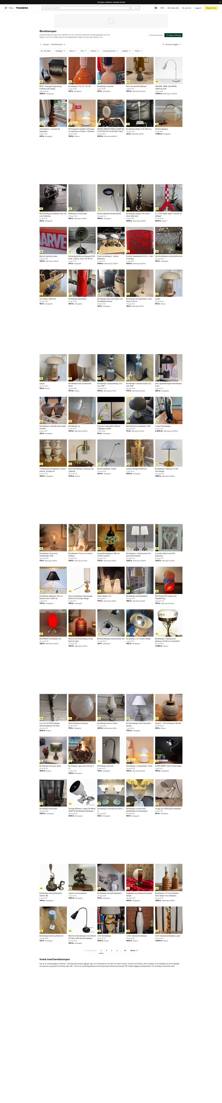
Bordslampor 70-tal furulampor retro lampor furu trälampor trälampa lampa (167, 894)
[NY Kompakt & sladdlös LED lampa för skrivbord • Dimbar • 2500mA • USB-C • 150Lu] (82, 113)
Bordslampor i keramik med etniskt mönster (53, 427)
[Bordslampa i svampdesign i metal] (140, 750)
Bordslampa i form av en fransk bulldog (80, 554)
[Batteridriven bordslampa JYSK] (140, 410)
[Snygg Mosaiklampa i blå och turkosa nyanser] (111, 537)
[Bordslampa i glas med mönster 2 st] (82, 750)
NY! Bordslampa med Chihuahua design (138, 724)
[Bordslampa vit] (82, 410)
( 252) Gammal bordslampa (136, 936)
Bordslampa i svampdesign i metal (139, 766)
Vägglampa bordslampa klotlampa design (139, 894)
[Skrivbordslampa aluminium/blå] (111, 198)
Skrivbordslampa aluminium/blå (109, 214)
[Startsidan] (22, 8)
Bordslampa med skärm (48, 809)
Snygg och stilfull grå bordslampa (168, 809)
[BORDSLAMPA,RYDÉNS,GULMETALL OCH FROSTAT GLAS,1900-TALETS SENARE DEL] (111, 113)
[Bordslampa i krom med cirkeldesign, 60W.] (53, 537)
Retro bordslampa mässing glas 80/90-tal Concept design (80, 597)
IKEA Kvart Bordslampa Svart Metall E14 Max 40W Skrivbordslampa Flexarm (82, 937)
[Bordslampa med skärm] (53, 793)
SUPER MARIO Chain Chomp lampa (168, 766)
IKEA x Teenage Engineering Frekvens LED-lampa (50, 87)
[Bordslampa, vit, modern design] (140, 623)
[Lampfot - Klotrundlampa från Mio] (168, 707)
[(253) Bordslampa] (111, 920)
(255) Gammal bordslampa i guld (167, 936)
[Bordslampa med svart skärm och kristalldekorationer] (111, 283)
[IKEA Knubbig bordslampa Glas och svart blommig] (53, 198)
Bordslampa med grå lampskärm (109, 893)
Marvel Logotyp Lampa (48, 256)
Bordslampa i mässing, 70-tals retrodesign (166, 470)
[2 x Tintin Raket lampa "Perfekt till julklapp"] (168, 198)
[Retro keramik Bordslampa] (140, 70)
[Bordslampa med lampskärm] (140, 580)
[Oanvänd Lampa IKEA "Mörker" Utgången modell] (111, 410)
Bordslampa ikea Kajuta (77, 299)
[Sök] (130, 8)
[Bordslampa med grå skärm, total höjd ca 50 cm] (140, 283)
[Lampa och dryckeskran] (82, 877)
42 (125, 950)
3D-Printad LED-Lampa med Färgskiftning (165, 597)
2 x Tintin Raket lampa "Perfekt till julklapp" (168, 215)
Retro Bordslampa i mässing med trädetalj (81, 470)
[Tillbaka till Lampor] (40, 44)
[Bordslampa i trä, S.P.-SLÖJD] (82, 70)
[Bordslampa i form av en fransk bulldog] (82, 537)
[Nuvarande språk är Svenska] (156, 8)
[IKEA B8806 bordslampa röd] (53, 623)
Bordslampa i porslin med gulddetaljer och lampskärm (136, 810)
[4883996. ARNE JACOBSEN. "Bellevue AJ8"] (168, 70)
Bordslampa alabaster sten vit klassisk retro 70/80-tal (51, 597)
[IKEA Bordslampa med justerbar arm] (111, 623)
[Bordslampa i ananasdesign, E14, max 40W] (111, 367)
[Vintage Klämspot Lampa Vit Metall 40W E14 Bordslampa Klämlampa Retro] (82, 793)
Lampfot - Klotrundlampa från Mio (168, 723)
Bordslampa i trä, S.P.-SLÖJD (79, 86)
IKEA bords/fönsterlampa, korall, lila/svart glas (80, 640)
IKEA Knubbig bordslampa (78, 723)
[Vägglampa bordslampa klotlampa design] (140, 877)
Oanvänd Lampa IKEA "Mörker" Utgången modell (109, 427)
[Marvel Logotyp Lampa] (53, 240)
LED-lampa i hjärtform (48, 299)
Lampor (46, 44)
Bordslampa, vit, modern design (138, 639)
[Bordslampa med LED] (111, 750)
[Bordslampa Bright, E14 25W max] (140, 113)
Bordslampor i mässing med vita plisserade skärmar (138, 554)
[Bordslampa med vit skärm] (111, 707)
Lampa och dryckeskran (77, 893)
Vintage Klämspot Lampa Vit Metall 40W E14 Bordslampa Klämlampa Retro (81, 810)
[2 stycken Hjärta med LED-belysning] (168, 537)
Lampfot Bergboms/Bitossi (136, 469)
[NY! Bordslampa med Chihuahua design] (140, 707)
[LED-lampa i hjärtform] (53, 283)
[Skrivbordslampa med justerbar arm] (168, 240)
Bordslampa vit (74, 426)
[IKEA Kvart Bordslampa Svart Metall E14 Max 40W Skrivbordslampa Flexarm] (82, 920)
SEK (162, 8)
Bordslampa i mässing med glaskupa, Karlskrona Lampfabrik (167, 640)
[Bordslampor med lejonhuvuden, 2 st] (111, 793)
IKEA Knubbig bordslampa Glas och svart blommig (53, 215)
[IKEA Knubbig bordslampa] (82, 707)
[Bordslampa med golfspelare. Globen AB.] (53, 877)
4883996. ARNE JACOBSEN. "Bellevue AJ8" (166, 87)
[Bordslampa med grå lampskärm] (111, 877)
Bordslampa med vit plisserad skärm (79, 384)
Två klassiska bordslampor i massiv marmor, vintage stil (53, 470)
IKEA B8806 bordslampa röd (50, 639)
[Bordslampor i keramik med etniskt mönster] (53, 410)
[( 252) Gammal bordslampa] (140, 920)
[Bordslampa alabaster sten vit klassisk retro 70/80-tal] (53, 580)
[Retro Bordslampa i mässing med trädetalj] (82, 453)
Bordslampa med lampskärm (137, 596)
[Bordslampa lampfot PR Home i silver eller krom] (140, 198)
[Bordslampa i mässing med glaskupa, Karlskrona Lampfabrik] (168, 623)
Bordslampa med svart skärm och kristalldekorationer (110, 300)
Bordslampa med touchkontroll (51, 936)
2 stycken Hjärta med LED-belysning (165, 554)
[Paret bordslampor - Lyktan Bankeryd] (111, 240)
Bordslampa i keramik (105, 86)
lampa (152, 964)
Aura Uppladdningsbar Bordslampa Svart (168, 384)
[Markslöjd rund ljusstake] (82, 198)
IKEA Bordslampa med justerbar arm (111, 639)
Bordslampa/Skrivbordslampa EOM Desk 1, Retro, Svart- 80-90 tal (81, 257)
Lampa (157, 299)
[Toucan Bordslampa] (168, 410)
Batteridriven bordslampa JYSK (138, 426)
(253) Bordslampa (104, 936)
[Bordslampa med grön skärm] (53, 750)
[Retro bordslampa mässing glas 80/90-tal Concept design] (82, 580)
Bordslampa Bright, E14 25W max (139, 129)
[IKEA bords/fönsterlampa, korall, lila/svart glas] (82, 623)
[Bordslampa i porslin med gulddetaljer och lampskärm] (140, 793)
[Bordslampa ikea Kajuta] (82, 283)
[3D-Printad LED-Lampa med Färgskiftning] (168, 580)
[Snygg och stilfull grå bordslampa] (168, 793)
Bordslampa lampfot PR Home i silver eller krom (138, 215)
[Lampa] (168, 283)
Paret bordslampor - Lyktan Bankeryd (107, 257)
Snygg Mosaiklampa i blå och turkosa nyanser (108, 554)
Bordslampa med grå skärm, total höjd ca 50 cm (139, 300)
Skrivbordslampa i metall (106, 469)
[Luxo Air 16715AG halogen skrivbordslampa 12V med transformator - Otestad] (53, 707)
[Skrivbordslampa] (168, 113)
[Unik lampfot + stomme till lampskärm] (53, 113)
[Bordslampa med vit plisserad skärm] (82, 367)
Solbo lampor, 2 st (104, 596)
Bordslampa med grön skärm (50, 766)
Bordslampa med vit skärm (107, 723)
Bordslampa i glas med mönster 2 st (81, 767)
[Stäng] (220, 2)
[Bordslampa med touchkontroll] (53, 920)
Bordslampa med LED (105, 766)
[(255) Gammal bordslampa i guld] (168, 920)
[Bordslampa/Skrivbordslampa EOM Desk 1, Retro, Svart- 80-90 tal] (82, 240)
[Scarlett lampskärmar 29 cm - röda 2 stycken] (140, 240)
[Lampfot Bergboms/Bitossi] (140, 453)
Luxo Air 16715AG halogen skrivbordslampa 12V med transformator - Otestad (50, 724)
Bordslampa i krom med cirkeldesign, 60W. (48, 554)
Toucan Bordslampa (162, 426)
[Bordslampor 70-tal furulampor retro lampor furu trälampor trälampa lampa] (168, 877)
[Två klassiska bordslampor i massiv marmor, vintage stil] (53, 453)
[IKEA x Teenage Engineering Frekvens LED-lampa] (53, 70)
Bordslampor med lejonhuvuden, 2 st (110, 810)
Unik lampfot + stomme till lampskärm (50, 130)
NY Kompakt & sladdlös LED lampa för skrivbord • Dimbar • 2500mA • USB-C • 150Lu (81, 130)
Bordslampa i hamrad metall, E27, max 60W (138, 384)
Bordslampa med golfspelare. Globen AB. (51, 894)
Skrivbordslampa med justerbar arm (168, 256)
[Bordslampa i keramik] (111, 70)
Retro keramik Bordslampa (136, 86)
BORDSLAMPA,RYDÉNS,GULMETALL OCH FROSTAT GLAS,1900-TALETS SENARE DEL (111, 130)
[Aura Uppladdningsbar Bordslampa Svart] (168, 367)
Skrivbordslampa (161, 129)
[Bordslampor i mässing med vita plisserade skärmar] (140, 537)
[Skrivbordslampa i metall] (111, 453)
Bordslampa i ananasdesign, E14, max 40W (109, 384)
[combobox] (87, 8)
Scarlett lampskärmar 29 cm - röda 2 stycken (139, 257)
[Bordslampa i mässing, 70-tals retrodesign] (168, 453)
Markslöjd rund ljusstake (77, 214)
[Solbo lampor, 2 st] (111, 580)
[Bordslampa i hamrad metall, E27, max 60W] (140, 367)
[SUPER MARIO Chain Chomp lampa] (168, 750)
